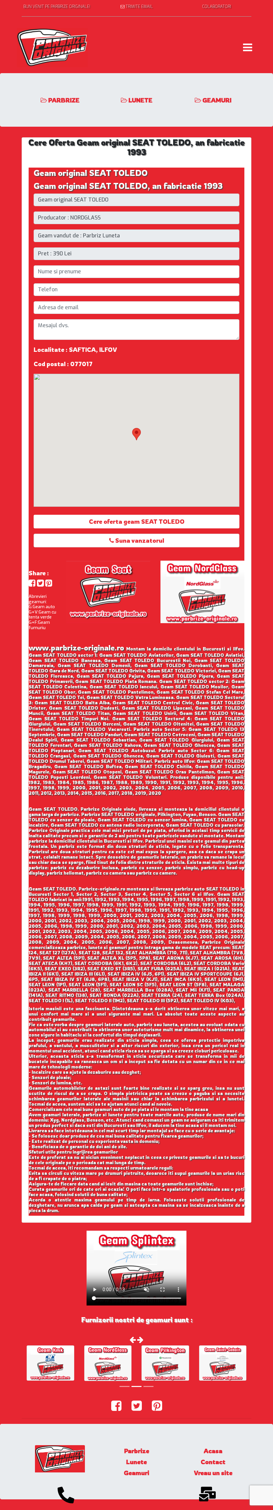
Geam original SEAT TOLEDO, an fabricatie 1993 (128, 186)
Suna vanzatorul (139, 540)
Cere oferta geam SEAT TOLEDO (136, 521)
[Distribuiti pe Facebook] (32, 583)
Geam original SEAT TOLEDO (90, 173)
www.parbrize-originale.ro (76, 647)
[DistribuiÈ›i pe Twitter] (40, 583)
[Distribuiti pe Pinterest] (48, 583)
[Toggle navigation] (247, 48)
